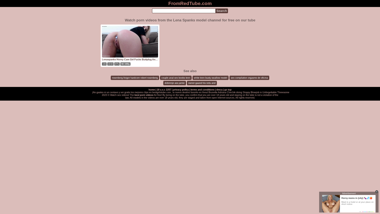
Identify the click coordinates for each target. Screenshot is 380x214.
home (152, 89)
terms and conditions (202, 89)
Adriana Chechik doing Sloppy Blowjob (238, 92)
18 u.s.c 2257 (164, 89)
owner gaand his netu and (202, 83)
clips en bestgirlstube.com (157, 92)
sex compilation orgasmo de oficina (249, 78)
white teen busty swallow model (210, 78)
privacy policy (181, 89)
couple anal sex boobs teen (175, 78)
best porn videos (143, 95)
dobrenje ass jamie (175, 83)
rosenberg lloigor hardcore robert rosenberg (135, 78)
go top (228, 89)
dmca (219, 89)
